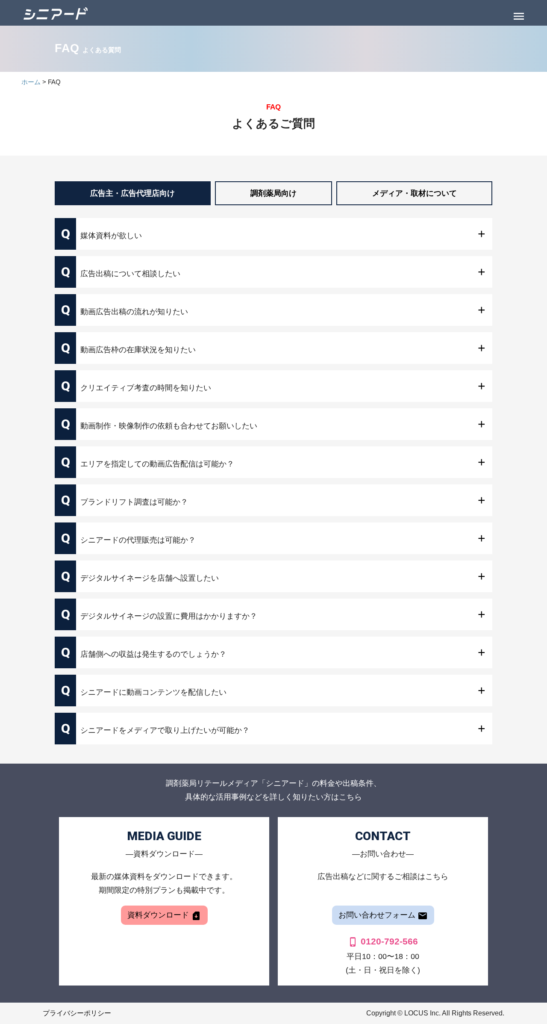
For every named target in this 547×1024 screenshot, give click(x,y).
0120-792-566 (383, 941)
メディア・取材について (414, 193)
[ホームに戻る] (56, 13)
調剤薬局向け (273, 193)
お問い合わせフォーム (383, 916)
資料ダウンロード (164, 916)
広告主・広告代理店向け (132, 193)
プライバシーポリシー (77, 1013)
